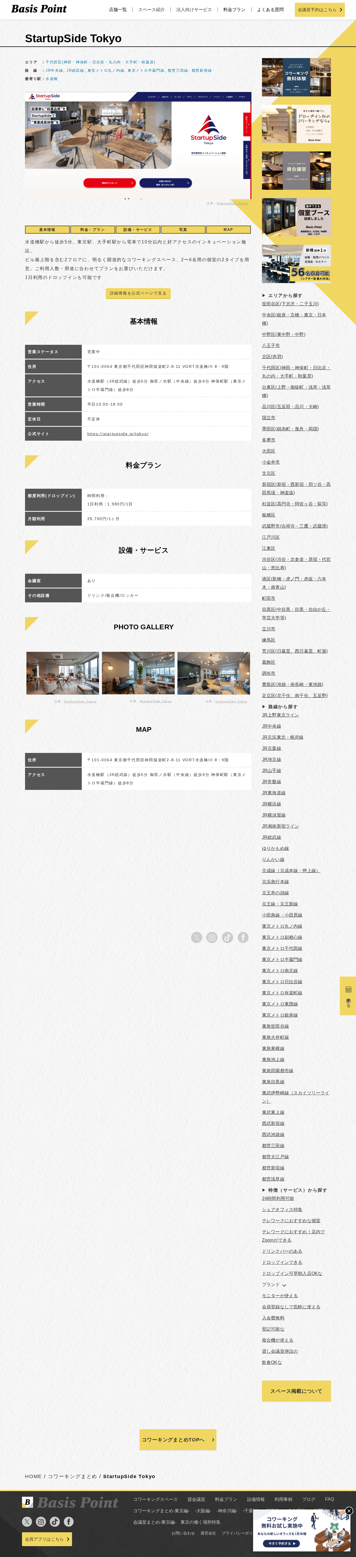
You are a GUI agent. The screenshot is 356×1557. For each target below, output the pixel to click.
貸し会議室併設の (280, 1351)
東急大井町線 (275, 1037)
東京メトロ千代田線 (282, 948)
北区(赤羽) (272, 356)
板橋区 (268, 515)
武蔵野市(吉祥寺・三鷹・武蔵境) (295, 526)
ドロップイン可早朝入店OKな (292, 1273)
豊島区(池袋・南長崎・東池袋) (292, 684)
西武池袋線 (273, 1134)
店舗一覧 (118, 9)
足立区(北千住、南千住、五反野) (295, 695)
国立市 (268, 417)
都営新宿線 (202, 70)
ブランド (271, 1284)
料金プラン (234, 9)
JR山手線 (271, 770)
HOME (33, 1476)
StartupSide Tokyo (233, 203)
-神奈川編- (227, 1510)
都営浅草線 (273, 1179)
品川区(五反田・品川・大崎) (290, 406)
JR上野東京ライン (280, 715)
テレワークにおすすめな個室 (291, 1220)
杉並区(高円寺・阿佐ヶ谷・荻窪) (295, 503)
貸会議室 (196, 1499)
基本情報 (47, 230)
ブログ (308, 1499)
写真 (183, 230)
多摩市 (268, 440)
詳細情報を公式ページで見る (138, 293)
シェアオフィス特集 (282, 1209)
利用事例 (283, 1499)
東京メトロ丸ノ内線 (106, 70)
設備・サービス (137, 230)
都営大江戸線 (275, 1156)
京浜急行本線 (275, 881)
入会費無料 (273, 1318)
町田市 (268, 598)
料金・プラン (92, 230)
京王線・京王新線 (280, 904)
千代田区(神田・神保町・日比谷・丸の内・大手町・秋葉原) (100, 62)
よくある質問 (270, 9)
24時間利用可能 (278, 1198)
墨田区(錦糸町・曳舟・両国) (290, 428)
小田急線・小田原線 (282, 915)
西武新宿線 (273, 1123)
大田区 (268, 451)
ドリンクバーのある (282, 1251)
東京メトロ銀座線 (280, 1015)
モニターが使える (280, 1295)
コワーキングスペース (155, 1499)
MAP (228, 230)
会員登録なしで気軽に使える (291, 1306)
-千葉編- (251, 1510)
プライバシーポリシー (241, 1533)
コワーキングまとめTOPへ (173, 1440)
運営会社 (208, 1533)
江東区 (268, 548)
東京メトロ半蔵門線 (146, 70)
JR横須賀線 (274, 815)
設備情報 (256, 1499)
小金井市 (271, 462)
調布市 (268, 673)
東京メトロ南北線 (280, 970)
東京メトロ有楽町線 (282, 992)
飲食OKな (272, 1362)
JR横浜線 (271, 804)
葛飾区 (268, 662)
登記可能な (273, 1329)
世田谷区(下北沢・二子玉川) (290, 303)
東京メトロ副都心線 (282, 937)
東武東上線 (273, 1112)
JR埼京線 (271, 759)
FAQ (329, 1499)
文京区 (268, 473)
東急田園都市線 (277, 1070)
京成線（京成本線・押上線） (291, 870)
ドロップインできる (282, 1262)
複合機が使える (277, 1340)
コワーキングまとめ (72, 1476)
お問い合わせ (183, 1533)
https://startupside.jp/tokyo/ (118, 433)
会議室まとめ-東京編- (154, 1522)
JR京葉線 (271, 748)
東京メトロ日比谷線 (282, 981)
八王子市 (271, 345)
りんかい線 (273, 859)
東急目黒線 (273, 1081)
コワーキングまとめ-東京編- (161, 1510)
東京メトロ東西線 (280, 1004)
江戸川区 (271, 537)
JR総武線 (75, 70)
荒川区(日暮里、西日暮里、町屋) (295, 651)
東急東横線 (273, 1048)
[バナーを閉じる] (349, 1511)
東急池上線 (273, 1059)
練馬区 (268, 640)
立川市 (268, 629)
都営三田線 (178, 70)
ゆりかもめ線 (275, 848)
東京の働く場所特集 (201, 1522)
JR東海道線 (274, 792)
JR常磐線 (271, 781)
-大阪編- (203, 1510)
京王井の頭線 (275, 892)
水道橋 (52, 79)
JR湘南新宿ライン (280, 826)
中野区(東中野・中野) (283, 334)
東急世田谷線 (275, 1026)
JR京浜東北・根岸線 (283, 737)
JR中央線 (54, 70)
